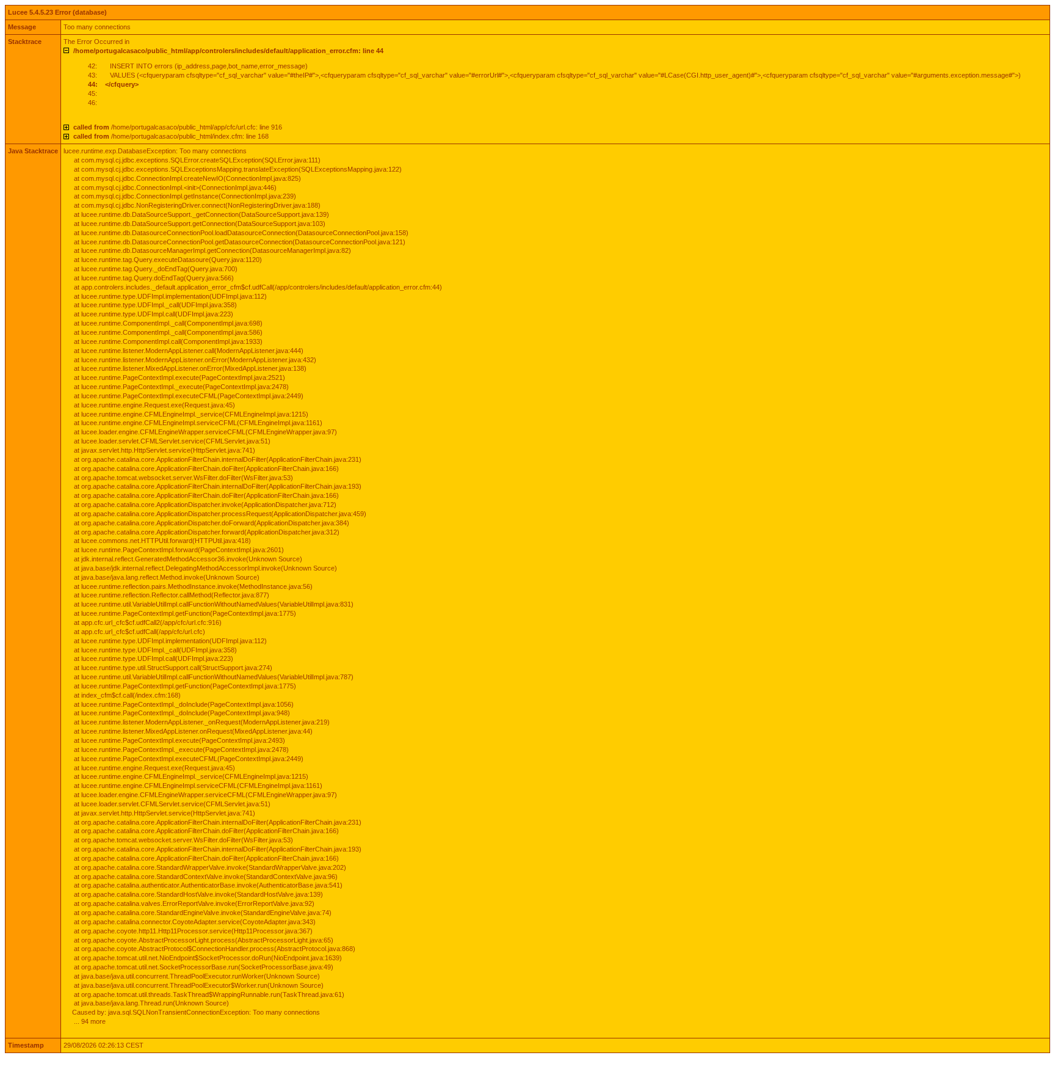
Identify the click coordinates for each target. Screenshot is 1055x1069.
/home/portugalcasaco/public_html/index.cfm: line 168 (171, 136)
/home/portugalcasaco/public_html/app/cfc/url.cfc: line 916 (177, 127)
